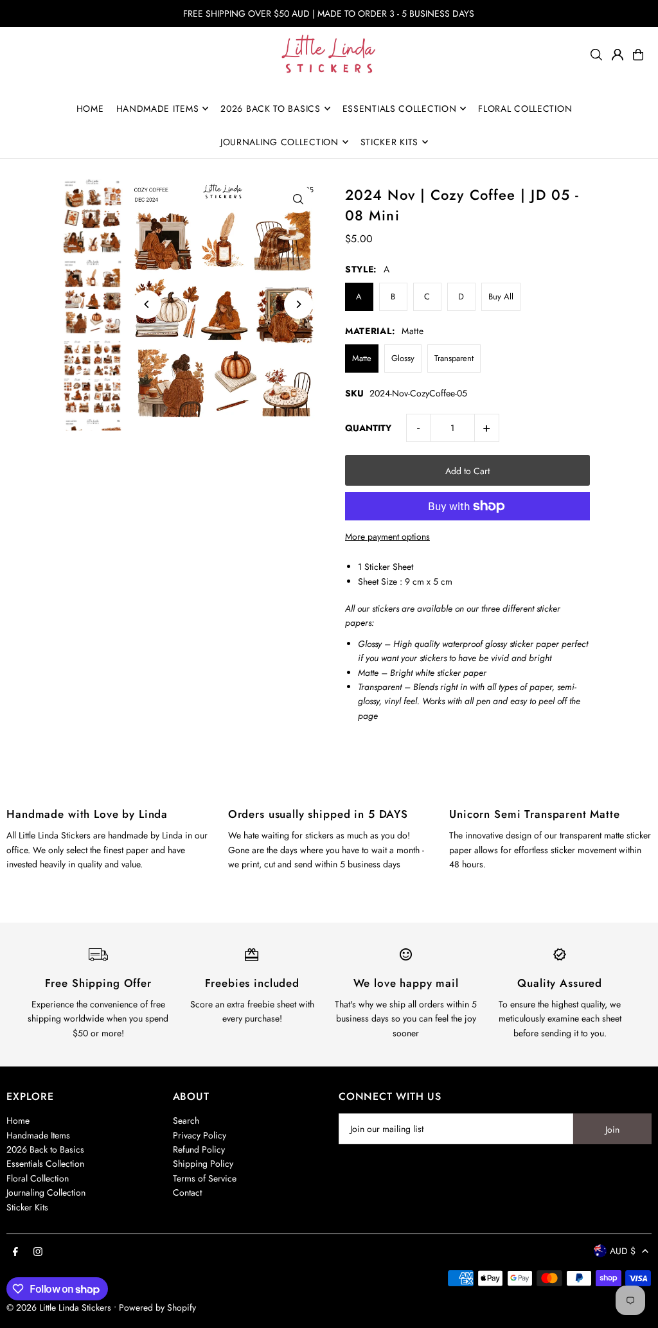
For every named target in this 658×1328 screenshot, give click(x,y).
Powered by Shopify (157, 1307)
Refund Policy (199, 1149)
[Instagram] (37, 1252)
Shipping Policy (203, 1163)
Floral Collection (37, 1178)
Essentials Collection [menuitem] (399, 108)
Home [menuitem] (90, 108)
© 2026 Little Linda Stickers (58, 1307)
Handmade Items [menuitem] (157, 108)
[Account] (617, 54)
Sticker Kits (27, 1207)
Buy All (500, 296)
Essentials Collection (45, 1163)
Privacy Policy (199, 1135)
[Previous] (146, 304)
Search (186, 1120)
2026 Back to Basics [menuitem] (270, 108)
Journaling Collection (45, 1192)
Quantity (368, 427)
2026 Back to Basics (45, 1149)
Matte (361, 358)
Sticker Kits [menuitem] (389, 142)
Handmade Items (38, 1135)
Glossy (402, 358)
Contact (187, 1192)
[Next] (298, 304)
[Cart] (638, 54)
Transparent (454, 358)
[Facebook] (15, 1252)
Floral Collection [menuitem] (525, 108)
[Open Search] (596, 54)
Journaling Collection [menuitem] (279, 142)
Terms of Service (204, 1178)
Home (18, 1120)
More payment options (387, 536)
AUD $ (623, 1250)
